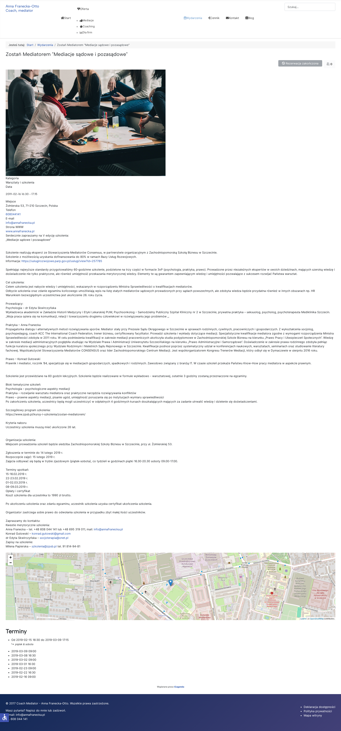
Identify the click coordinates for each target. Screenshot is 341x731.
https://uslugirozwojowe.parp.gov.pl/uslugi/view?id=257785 (61, 261)
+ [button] (10, 557)
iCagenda (179, 686)
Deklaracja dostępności (319, 707)
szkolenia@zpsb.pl (44, 546)
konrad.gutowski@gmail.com (51, 533)
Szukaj (280, 7)
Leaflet (303, 618)
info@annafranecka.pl (20, 222)
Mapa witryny (313, 715)
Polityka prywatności (318, 711)
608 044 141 (19, 719)
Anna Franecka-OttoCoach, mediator (22, 8)
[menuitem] (66, 21)
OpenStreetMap (317, 618)
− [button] (10, 562)
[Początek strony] (334, 724)
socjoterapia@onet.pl (54, 538)
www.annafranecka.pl (20, 231)
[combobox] (310, 7)
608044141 (13, 214)
